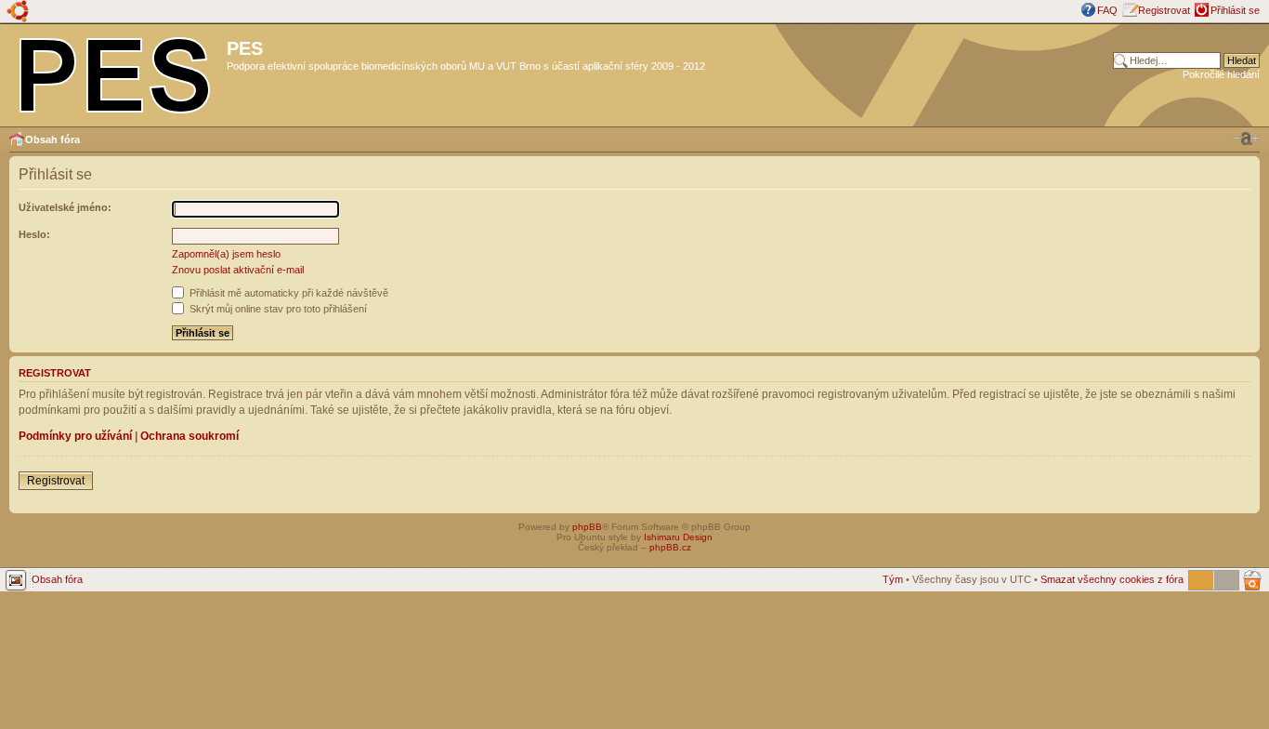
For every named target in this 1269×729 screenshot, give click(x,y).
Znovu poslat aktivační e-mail (238, 269)
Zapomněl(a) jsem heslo (226, 253)
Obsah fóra (52, 139)
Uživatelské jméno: (65, 207)
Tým (893, 579)
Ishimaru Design (678, 537)
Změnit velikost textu (1246, 138)
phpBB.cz (670, 547)
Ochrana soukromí (189, 436)
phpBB (587, 527)
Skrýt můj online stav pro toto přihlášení (277, 308)
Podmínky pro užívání (75, 436)
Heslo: (34, 234)
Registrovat (1164, 10)
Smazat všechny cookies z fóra (1112, 579)
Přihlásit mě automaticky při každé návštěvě (287, 292)
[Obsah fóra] (116, 71)
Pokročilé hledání (1221, 74)
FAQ (1107, 10)
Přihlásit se (1235, 10)
